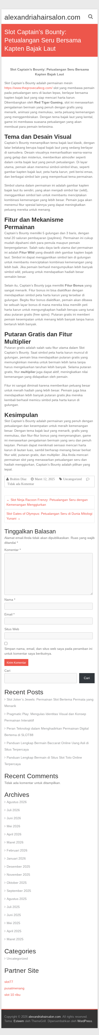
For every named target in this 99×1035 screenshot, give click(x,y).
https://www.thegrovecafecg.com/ (28, 88)
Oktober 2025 (17, 882)
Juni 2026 (14, 818)
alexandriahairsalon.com (42, 17)
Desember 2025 (18, 866)
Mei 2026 (13, 826)
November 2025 (18, 874)
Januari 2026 (16, 858)
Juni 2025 (14, 915)
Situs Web (11, 629)
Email (9, 614)
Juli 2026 (13, 810)
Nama (9, 599)
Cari (7, 670)
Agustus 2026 (17, 802)
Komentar (12, 550)
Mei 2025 (13, 923)
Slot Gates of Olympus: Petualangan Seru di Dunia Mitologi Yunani (49, 516)
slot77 (8, 982)
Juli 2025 (13, 907)
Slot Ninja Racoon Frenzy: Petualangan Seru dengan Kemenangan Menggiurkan (47, 502)
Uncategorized (72, 479)
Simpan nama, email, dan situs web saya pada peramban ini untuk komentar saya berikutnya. (48, 651)
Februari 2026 (17, 850)
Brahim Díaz (18, 479)
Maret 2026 (15, 842)
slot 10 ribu (12, 995)
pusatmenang (14, 988)
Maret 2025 (15, 939)
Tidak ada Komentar (20, 483)
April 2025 (14, 931)
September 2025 (19, 891)
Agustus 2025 (17, 899)
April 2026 (14, 834)
